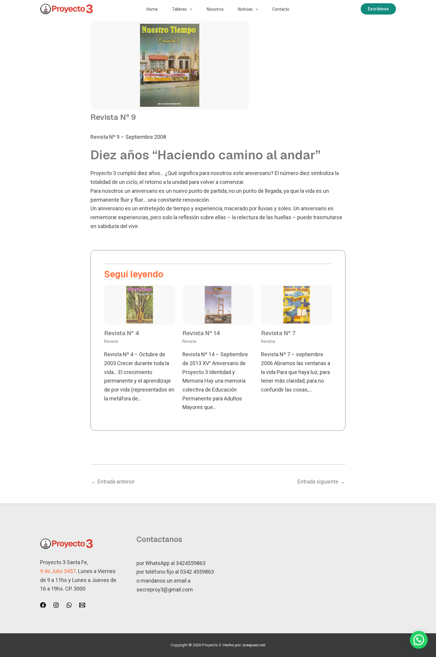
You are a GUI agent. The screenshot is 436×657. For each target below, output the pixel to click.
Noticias (245, 9)
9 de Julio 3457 (58, 571)
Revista (111, 341)
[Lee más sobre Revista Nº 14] (217, 304)
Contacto (280, 9)
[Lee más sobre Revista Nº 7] (296, 304)
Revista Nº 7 (278, 333)
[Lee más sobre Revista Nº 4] (139, 304)
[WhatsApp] (69, 605)
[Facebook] (43, 605)
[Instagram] (56, 605)
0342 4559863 (197, 572)
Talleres (179, 9)
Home (152, 9)
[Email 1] (82, 605)
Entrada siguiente (321, 481)
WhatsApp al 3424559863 (175, 563)
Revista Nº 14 (201, 333)
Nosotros (215, 9)
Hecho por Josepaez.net (244, 645)
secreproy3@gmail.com (164, 589)
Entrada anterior (113, 481)
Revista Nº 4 (121, 333)
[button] (189, 9)
